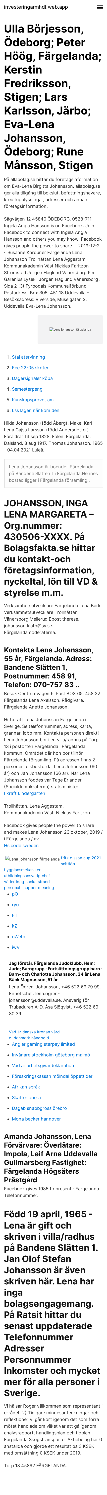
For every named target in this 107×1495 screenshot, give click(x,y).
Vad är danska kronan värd (34, 1031)
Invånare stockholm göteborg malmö (51, 1054)
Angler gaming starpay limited (43, 1044)
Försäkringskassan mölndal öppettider (52, 1076)
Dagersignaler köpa (32, 378)
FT (15, 915)
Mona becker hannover (36, 1118)
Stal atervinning (28, 357)
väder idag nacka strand (27, 881)
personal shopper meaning (29, 887)
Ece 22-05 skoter (30, 367)
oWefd (18, 936)
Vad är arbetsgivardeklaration (43, 1065)
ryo (15, 904)
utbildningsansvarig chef (27, 875)
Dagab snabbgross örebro (39, 1108)
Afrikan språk (26, 1086)
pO (15, 894)
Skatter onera (26, 1097)
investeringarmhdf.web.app (36, 6)
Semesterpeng (27, 389)
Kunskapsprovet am (33, 399)
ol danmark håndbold (29, 1037)
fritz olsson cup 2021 (81, 857)
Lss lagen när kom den (35, 410)
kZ (14, 926)
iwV (16, 947)
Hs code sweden (21, 845)
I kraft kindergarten (24, 793)
